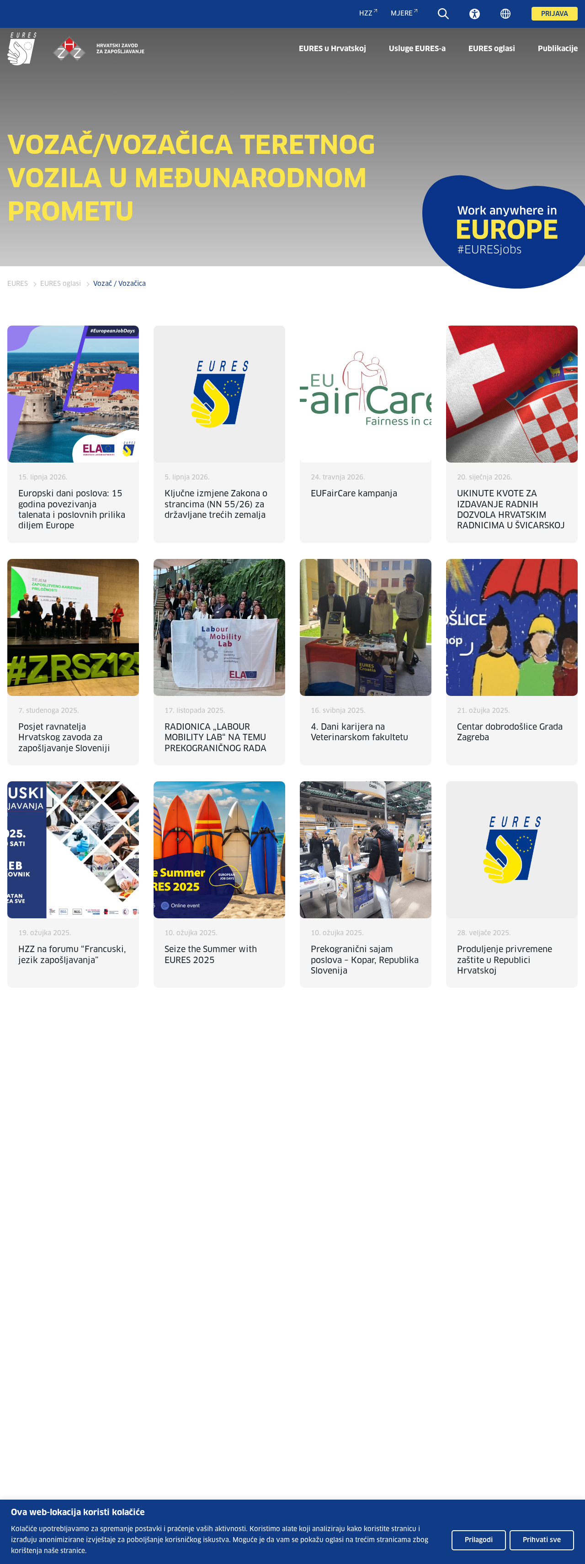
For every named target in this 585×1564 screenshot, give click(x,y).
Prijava (554, 14)
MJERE (402, 14)
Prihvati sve (542, 1540)
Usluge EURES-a (417, 49)
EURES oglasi (491, 49)
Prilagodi (479, 1540)
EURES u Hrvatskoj (332, 49)
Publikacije (558, 49)
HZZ (365, 14)
